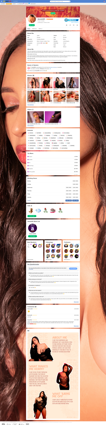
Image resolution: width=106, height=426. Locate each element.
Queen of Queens (53, 67)
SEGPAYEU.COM (25, 422)
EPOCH (21, 422)
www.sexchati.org (13, 422)
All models (3, 3)
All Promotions (20, 3)
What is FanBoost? (75, 22)
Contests (26, 3)
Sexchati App (33, 3)
